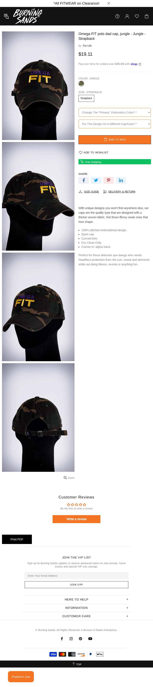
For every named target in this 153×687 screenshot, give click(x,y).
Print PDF (17, 539)
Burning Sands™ (28, 16)
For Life (87, 45)
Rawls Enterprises (106, 630)
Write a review (77, 519)
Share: (83, 173)
